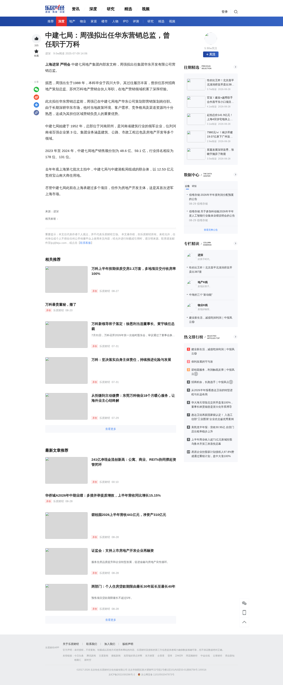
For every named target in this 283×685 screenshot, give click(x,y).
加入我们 (109, 643)
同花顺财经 (192, 655)
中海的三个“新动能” (201, 294)
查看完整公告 (211, 230)
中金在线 (205, 655)
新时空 (87, 660)
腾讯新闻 (91, 655)
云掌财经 (217, 655)
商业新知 (229, 655)
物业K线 (203, 305)
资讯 (76, 9)
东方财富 (149, 655)
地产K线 (203, 282)
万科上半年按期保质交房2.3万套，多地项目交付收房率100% (133, 271)
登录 (225, 11)
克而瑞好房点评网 (133, 655)
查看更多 (110, 428)
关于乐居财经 (71, 643)
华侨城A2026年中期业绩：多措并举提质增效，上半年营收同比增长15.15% (103, 495)
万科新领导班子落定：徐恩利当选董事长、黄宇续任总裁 (133, 326)
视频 (146, 9)
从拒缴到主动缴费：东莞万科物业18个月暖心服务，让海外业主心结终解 (133, 398)
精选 (128, 9)
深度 (93, 9)
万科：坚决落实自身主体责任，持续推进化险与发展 (131, 360)
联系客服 (85, 242)
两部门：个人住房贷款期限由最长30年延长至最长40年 (133, 586)
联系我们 (91, 643)
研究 (111, 9)
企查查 (160, 655)
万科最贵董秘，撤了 (60, 304)
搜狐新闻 (116, 655)
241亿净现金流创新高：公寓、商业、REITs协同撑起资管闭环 (133, 462)
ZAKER (179, 655)
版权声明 (127, 643)
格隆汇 (77, 660)
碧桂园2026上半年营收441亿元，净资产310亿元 (128, 515)
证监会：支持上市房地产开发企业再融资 (122, 551)
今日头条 (79, 655)
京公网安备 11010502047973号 (157, 674)
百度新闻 (103, 655)
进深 (200, 254)
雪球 (169, 655)
